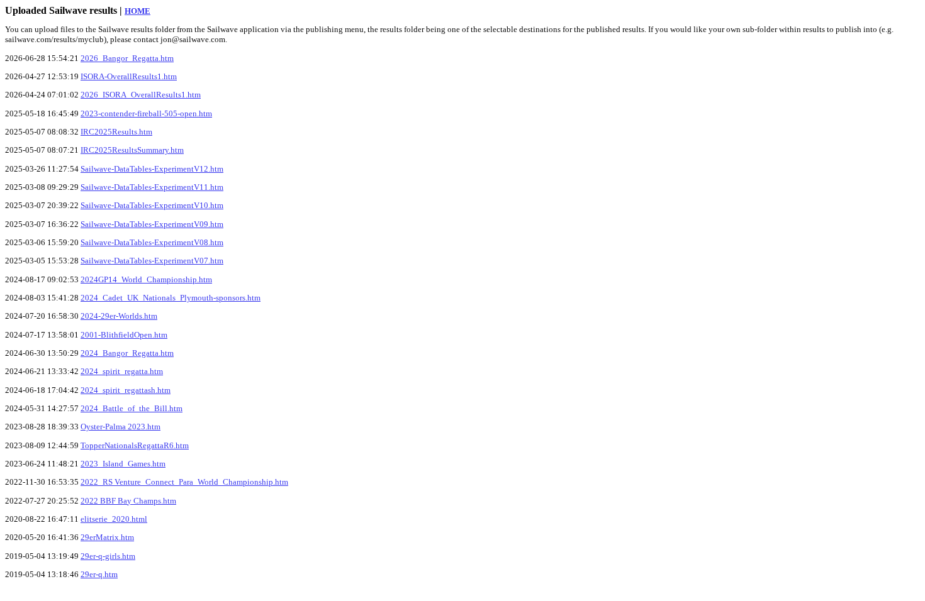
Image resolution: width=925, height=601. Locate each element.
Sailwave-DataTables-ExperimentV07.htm (152, 260)
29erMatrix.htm (107, 537)
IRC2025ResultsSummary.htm (132, 150)
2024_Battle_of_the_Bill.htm (131, 408)
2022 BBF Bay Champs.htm (128, 500)
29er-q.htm (99, 574)
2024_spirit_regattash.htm (126, 390)
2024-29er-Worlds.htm (119, 316)
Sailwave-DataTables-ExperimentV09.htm (152, 224)
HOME (137, 11)
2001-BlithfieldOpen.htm (124, 334)
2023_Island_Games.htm (123, 463)
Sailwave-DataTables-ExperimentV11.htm (152, 187)
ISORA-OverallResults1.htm (129, 76)
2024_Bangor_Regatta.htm (127, 353)
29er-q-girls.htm (108, 556)
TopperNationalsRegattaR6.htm (135, 445)
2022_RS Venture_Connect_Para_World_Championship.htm (184, 482)
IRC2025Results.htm (116, 131)
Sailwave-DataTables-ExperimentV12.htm (152, 169)
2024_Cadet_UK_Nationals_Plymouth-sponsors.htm (171, 297)
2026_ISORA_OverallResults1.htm (141, 94)
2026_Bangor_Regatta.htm (127, 58)
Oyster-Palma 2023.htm (120, 426)
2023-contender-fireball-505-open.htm (146, 113)
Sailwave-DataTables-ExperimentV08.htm (152, 242)
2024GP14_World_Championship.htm (146, 279)
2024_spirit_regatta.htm (122, 371)
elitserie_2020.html (114, 519)
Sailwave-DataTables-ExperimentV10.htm (152, 205)
